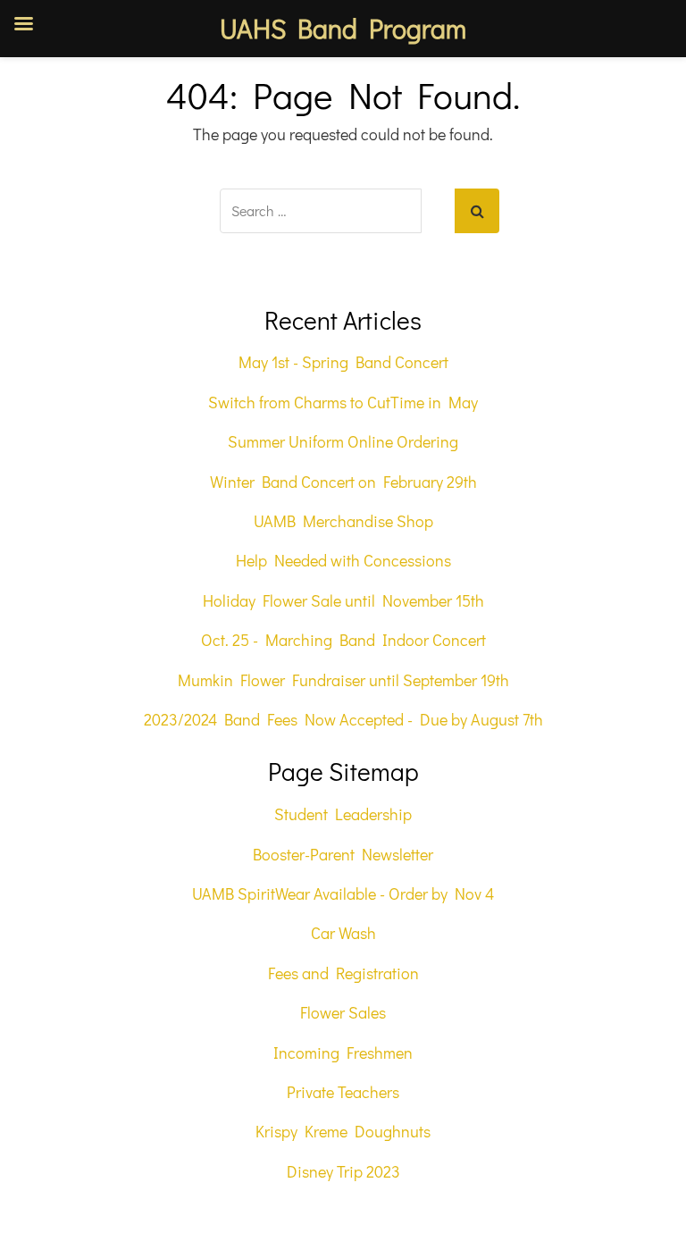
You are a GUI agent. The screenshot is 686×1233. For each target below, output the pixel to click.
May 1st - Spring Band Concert (343, 362)
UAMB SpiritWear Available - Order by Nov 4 (343, 893)
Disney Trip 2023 (343, 1171)
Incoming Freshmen (343, 1052)
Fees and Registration (343, 973)
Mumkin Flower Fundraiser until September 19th (343, 680)
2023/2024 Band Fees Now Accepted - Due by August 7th (343, 719)
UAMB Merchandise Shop (343, 521)
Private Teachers (343, 1092)
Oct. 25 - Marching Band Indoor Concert (343, 639)
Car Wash (343, 933)
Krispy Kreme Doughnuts (343, 1131)
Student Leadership (343, 814)
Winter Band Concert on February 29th (343, 481)
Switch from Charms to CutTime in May (343, 402)
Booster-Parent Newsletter (343, 854)
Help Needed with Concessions (343, 560)
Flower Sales (343, 1012)
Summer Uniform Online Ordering (343, 441)
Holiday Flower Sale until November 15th (343, 600)
